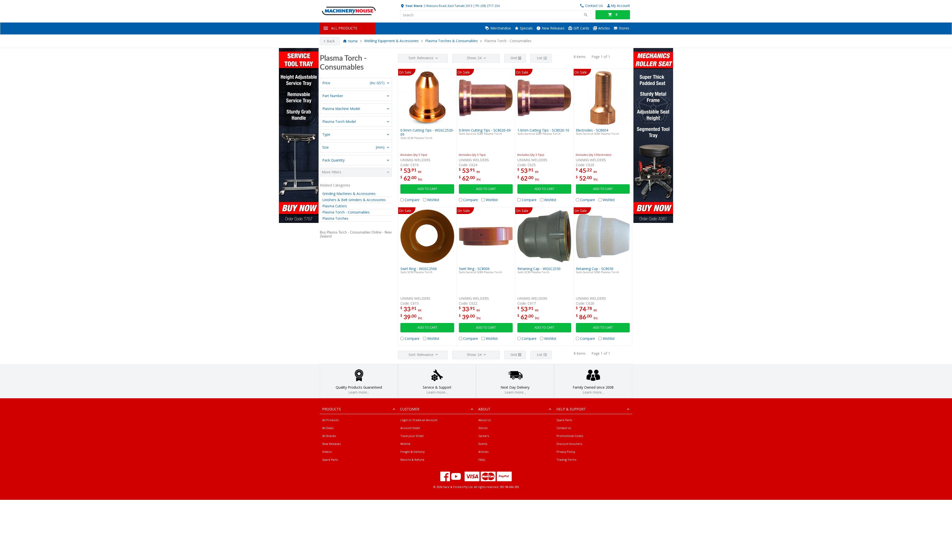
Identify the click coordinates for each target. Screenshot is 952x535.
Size (353, 147)
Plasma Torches (335, 218)
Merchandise (500, 28)
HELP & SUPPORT (571, 409)
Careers (483, 436)
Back (331, 41)
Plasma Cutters (334, 206)
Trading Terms (566, 459)
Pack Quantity (333, 160)
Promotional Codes (570, 436)
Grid (513, 57)
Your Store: (414, 6)
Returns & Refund (412, 459)
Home (353, 41)
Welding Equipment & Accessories (391, 41)
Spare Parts (330, 459)
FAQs (481, 459)
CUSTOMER (409, 409)
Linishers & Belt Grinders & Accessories (354, 199)
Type (326, 134)
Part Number (332, 95)
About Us (484, 420)
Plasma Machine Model (341, 108)
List (539, 57)
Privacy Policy (566, 452)
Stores (623, 28)
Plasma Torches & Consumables (452, 41)
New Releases (553, 28)
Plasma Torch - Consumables (346, 212)
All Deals (327, 428)
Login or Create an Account (418, 420)
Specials (526, 28)
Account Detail (410, 428)
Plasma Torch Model (339, 121)
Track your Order (412, 436)
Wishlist (405, 444)
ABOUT (484, 409)
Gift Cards (580, 28)
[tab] (356, 83)
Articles (603, 28)
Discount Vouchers (569, 444)
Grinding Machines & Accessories (349, 193)
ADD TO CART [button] (427, 189)
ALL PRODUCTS (344, 28)
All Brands (329, 436)
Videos (326, 452)
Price (353, 82)
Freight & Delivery (412, 452)
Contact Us (564, 428)
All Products (330, 420)
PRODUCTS (331, 409)
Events (482, 444)
